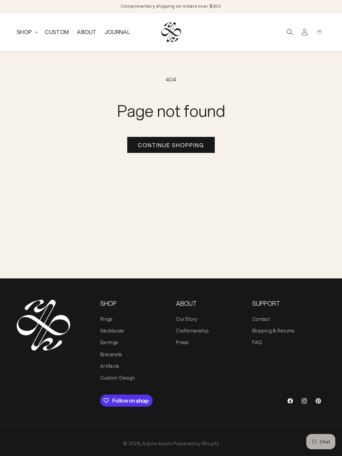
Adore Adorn (157, 443)
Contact (261, 319)
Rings (106, 319)
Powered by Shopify (196, 443)
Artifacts (110, 366)
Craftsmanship (192, 330)
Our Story (186, 319)
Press (182, 342)
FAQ (257, 342)
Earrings (109, 342)
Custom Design (117, 378)
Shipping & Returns (273, 330)
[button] (27, 32)
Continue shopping (171, 145)
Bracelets (111, 354)
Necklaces (112, 330)
